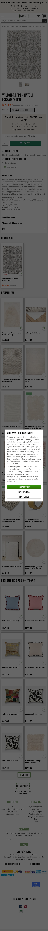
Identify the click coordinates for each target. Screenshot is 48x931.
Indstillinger (24, 496)
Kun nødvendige (24, 491)
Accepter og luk (24, 487)
